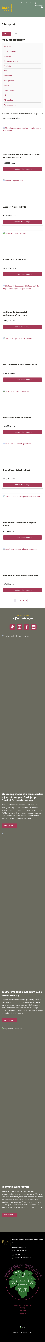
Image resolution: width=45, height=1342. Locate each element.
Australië (7, 46)
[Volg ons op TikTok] (19, 627)
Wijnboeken (8, 100)
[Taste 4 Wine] (7, 8)
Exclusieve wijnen (11, 61)
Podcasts (17, 3)
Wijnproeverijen (10, 105)
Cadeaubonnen (10, 51)
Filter (6, 34)
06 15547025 (20, 1255)
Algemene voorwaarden (22, 1305)
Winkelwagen (39, 6)
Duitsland (7, 56)
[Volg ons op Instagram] (12, 627)
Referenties (24, 3)
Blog (31, 3)
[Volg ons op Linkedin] (34, 627)
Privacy (22, 1308)
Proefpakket (9, 80)
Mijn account (38, 3)
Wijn (5, 95)
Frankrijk (7, 66)
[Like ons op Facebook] (26, 627)
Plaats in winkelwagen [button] (23, 169)
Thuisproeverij (9, 90)
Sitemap (22, 1310)
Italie (6, 71)
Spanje (6, 85)
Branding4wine (27, 1333)
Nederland (8, 76)
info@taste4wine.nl (23, 1257)
